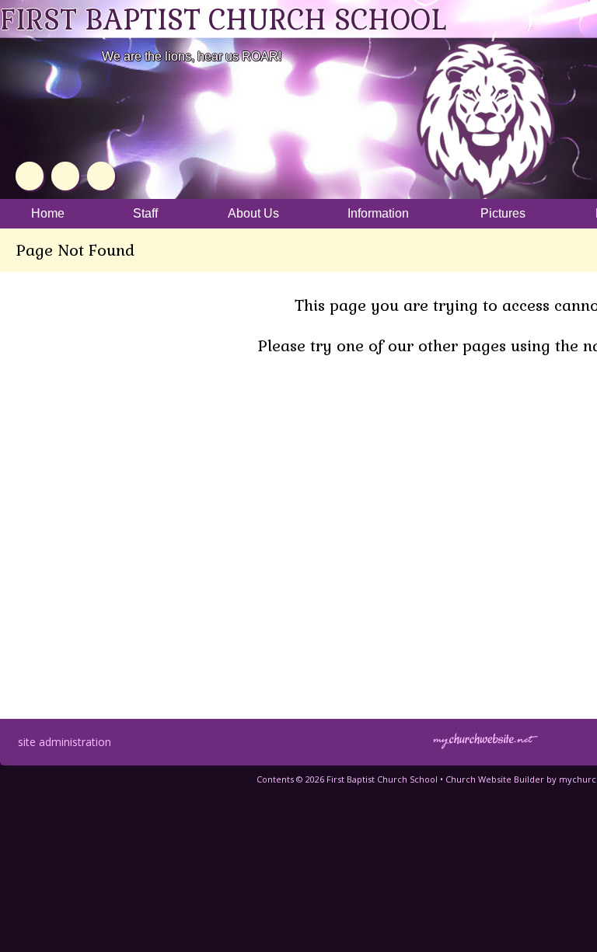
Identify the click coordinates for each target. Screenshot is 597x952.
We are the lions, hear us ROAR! (191, 56)
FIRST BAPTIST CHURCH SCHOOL (223, 20)
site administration (64, 741)
